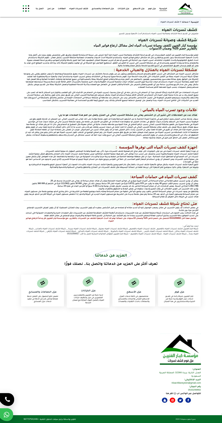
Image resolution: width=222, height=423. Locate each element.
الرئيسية (163, 8)
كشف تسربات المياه (78, 8)
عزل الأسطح (139, 8)
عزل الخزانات (123, 8)
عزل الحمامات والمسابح (103, 8)
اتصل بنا (40, 8)
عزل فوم (152, 8)
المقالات (62, 8)
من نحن (50, 8)
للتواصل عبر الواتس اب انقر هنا (183, 393)
